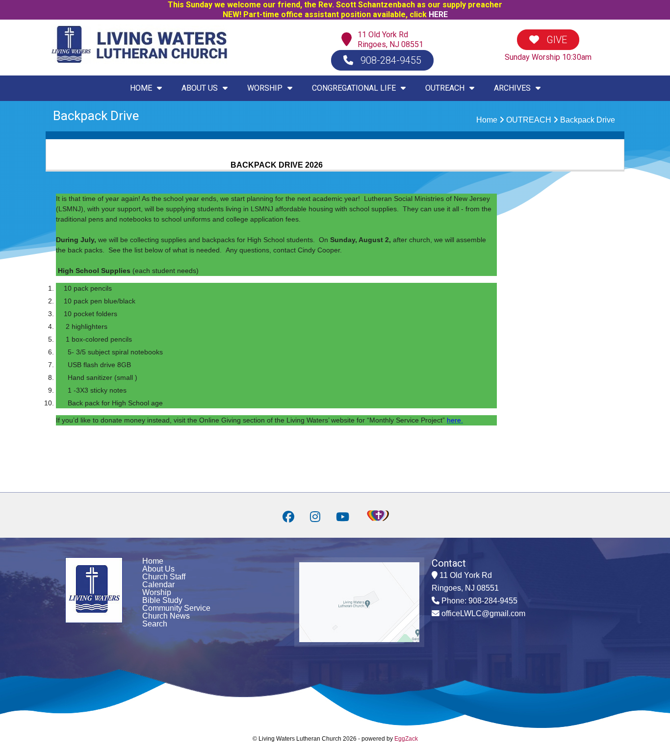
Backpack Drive (587, 120)
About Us (158, 569)
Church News (166, 616)
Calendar (158, 584)
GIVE (555, 40)
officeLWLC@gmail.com (483, 613)
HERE (438, 14)
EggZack (406, 738)
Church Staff (163, 577)
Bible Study (162, 600)
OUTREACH (528, 120)
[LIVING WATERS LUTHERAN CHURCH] (139, 61)
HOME (141, 88)
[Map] (349, 40)
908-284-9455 (389, 60)
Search (154, 624)
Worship (156, 592)
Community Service (176, 608)
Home (486, 120)
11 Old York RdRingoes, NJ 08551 (390, 39)
